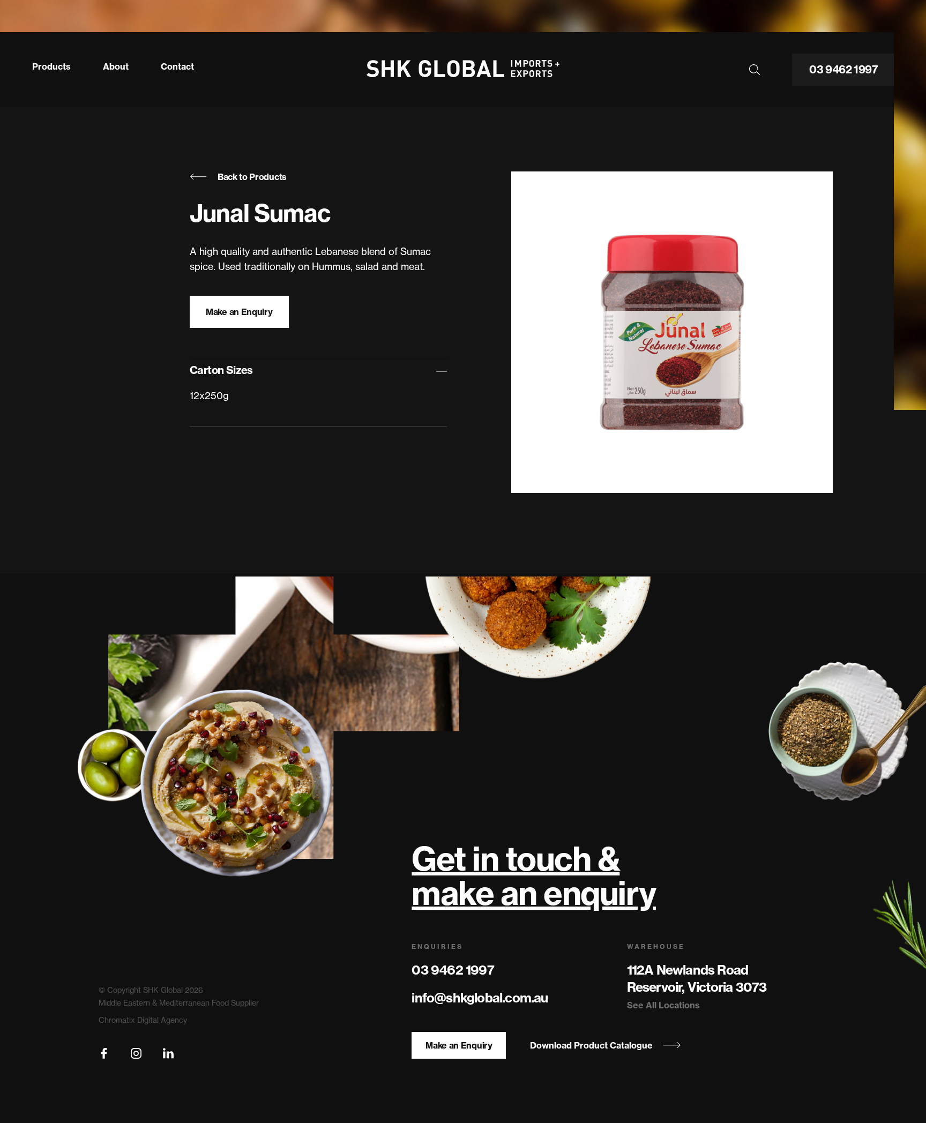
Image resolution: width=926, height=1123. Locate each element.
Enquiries (437, 946)
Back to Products (252, 176)
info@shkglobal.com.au (480, 998)
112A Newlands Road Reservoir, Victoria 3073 (697, 978)
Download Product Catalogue (591, 1045)
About (116, 66)
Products (51, 66)
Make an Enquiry (239, 311)
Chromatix (117, 1020)
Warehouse (656, 946)
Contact (177, 66)
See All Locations (663, 1005)
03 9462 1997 (843, 69)
